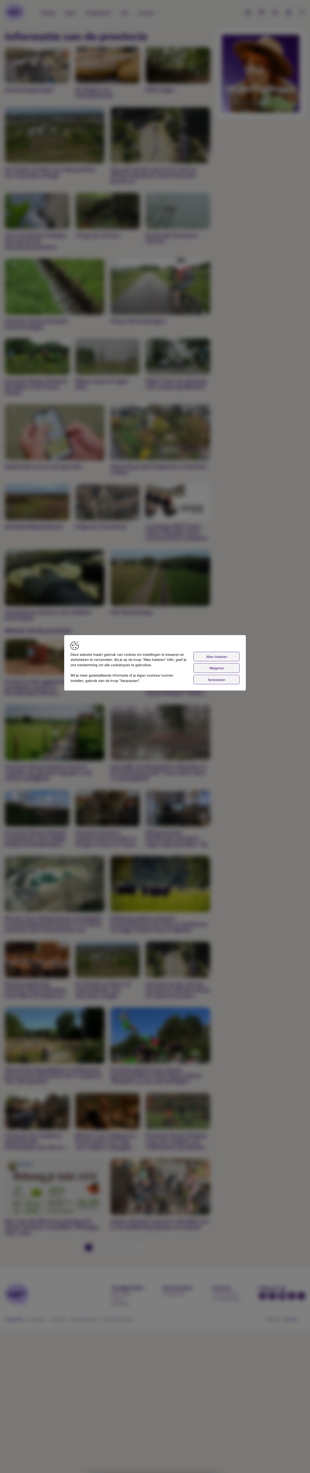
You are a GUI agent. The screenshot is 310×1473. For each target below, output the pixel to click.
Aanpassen (216, 679)
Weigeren (216, 668)
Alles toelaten (216, 656)
